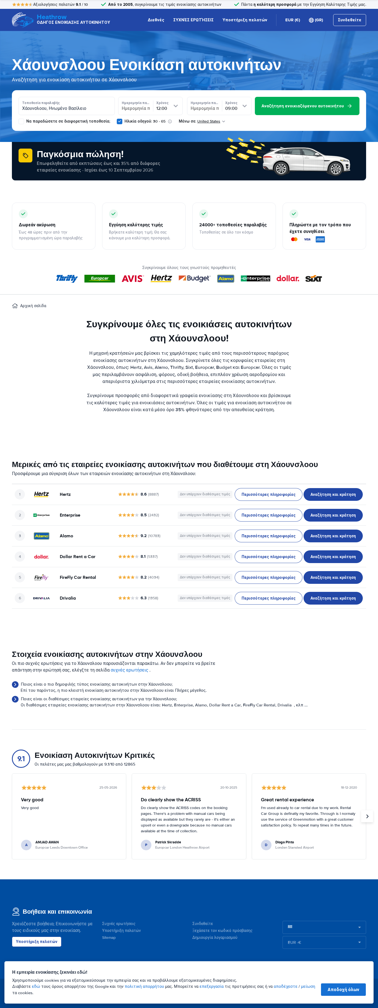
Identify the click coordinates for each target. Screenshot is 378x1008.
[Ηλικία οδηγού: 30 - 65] (119, 121)
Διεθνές (156, 20)
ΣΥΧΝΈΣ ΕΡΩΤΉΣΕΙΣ (193, 20)
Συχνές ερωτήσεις (119, 923)
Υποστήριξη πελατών (244, 20)
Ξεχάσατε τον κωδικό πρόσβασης (222, 930)
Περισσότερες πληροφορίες (269, 494)
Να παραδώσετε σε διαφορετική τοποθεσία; (67, 121)
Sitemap (109, 937)
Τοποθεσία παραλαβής (41, 102)
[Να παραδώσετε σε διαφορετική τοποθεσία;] (21, 121)
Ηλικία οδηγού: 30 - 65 (145, 121)
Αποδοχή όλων (343, 989)
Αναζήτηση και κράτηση (333, 494)
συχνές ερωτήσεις (129, 670)
